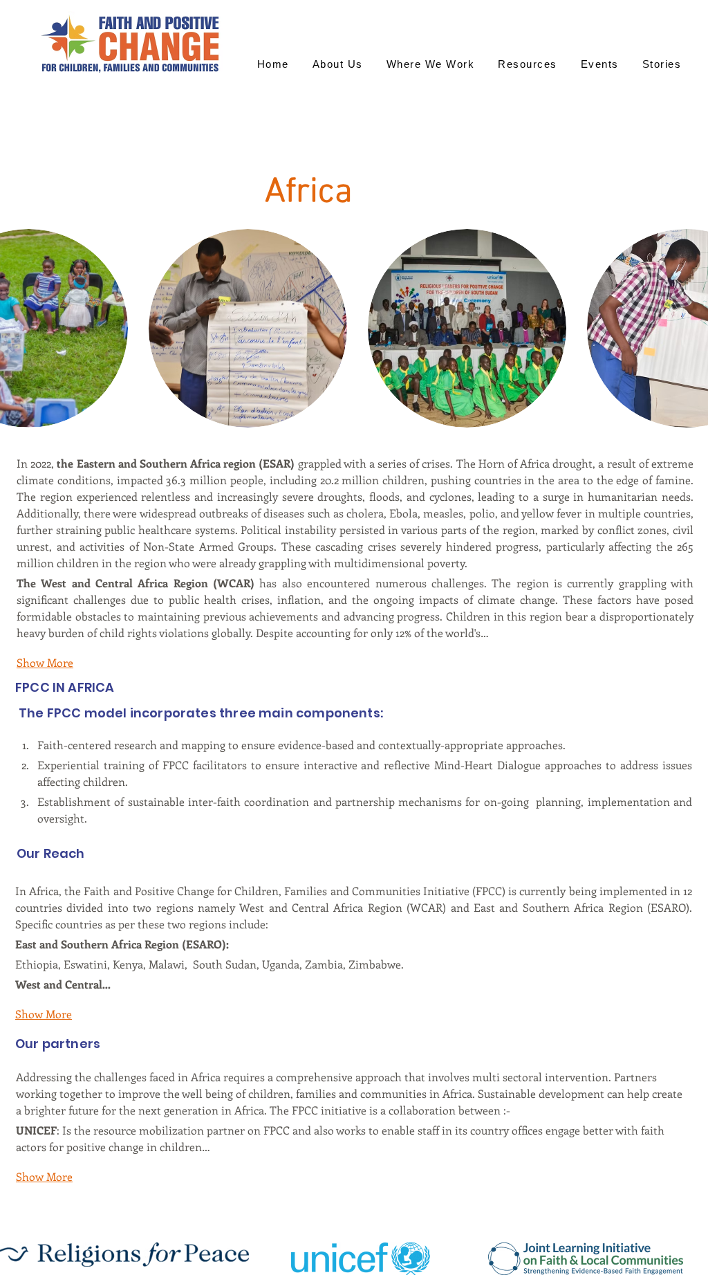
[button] (248, 328)
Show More (45, 662)
